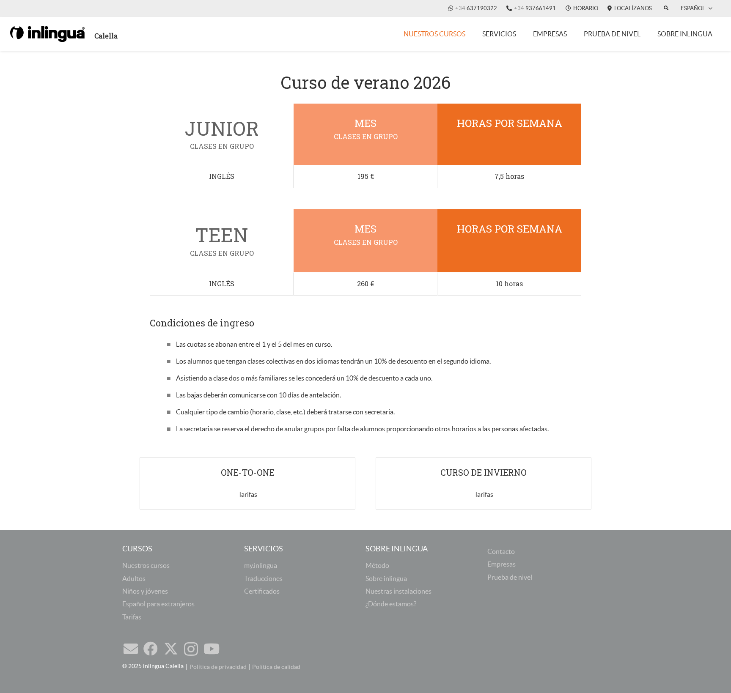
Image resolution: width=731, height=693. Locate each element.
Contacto (501, 551)
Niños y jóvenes (145, 591)
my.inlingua (260, 565)
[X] (171, 648)
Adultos (134, 578)
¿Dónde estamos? (391, 604)
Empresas (501, 564)
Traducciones (263, 578)
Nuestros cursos (146, 565)
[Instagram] (191, 649)
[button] (696, 8)
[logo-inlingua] (47, 34)
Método (377, 565)
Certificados (262, 591)
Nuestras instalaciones (398, 591)
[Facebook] (150, 648)
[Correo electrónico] (131, 648)
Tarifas (131, 617)
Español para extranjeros (158, 604)
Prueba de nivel (509, 577)
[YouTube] (211, 648)
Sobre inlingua (386, 578)
